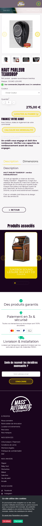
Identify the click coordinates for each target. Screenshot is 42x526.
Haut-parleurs (18, 10)
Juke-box (6, 10)
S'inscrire (21, 381)
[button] (37, 34)
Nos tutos (5, 430)
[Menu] (38, 4)
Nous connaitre (7, 421)
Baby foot (5, 466)
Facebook (8, 490)
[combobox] (21, 92)
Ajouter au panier (25, 114)
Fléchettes (5, 469)
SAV (2, 454)
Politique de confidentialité (11, 451)
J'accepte (18, 521)
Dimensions (30, 161)
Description (10, 161)
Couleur (4, 89)
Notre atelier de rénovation (11, 424)
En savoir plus (7, 515)
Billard (3, 472)
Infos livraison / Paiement (10, 442)
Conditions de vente (8, 445)
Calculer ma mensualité (19, 130)
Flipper (3, 463)
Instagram (8, 493)
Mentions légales (7, 448)
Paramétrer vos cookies (20, 515)
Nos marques (6, 433)
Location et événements (10, 427)
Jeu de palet (6, 478)
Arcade (4, 481)
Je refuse (6, 521)
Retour (15, 210)
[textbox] (10, 92)
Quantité (5, 99)
